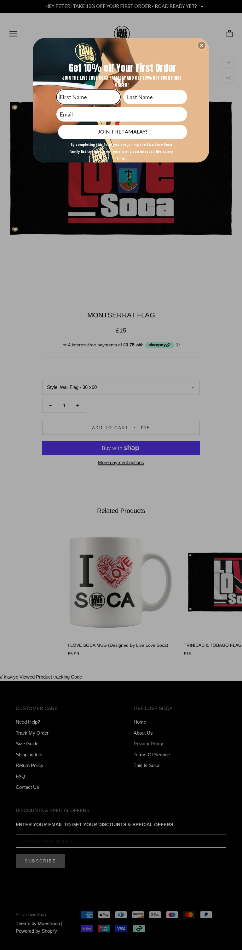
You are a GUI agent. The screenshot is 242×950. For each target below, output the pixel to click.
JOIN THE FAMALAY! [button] (122, 131)
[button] (201, 45)
